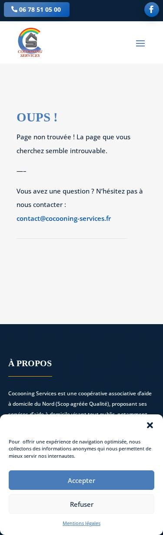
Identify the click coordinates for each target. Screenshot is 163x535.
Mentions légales (81, 523)
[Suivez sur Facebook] (151, 9)
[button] (150, 425)
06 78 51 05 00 (40, 9)
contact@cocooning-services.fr (64, 218)
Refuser (81, 504)
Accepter (81, 480)
